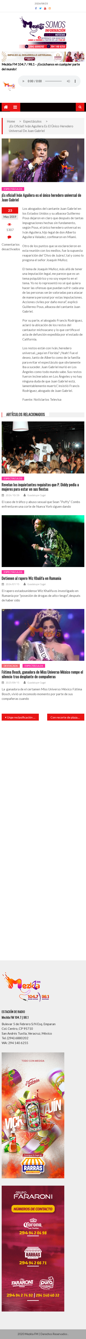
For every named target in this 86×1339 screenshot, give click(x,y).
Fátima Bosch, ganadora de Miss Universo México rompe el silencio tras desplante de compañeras (42, 674)
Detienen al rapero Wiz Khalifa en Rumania (31, 578)
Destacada (11, 665)
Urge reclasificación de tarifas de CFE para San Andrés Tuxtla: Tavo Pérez (23, 717)
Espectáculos (13, 188)
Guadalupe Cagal (36, 495)
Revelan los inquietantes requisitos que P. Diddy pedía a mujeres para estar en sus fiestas (40, 487)
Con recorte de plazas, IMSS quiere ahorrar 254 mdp (67, 717)
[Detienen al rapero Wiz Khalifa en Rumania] (43, 541)
